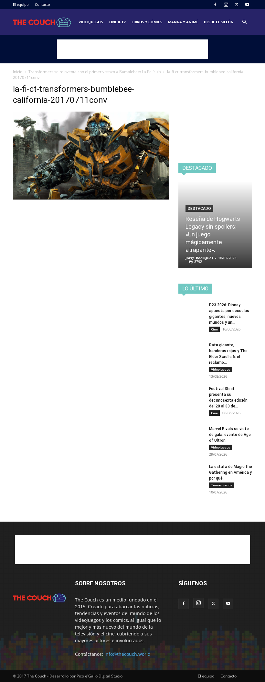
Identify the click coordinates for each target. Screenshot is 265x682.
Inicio (17, 71)
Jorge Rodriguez (199, 257)
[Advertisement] (132, 49)
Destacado (199, 208)
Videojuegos (91, 21)
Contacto (42, 4)
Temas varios (221, 485)
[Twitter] (236, 4)
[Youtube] (247, 4)
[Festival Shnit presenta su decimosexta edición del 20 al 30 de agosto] (191, 395)
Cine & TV (117, 21)
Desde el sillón (219, 21)
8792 (198, 261)
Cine (214, 329)
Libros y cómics (147, 21)
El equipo (21, 4)
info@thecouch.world (127, 654)
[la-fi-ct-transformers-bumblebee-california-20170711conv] (91, 197)
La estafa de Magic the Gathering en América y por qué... (230, 472)
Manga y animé (183, 21)
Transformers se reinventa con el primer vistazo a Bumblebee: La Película (94, 71)
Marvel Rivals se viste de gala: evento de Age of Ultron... (230, 435)
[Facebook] (215, 4)
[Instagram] (226, 4)
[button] (244, 22)
